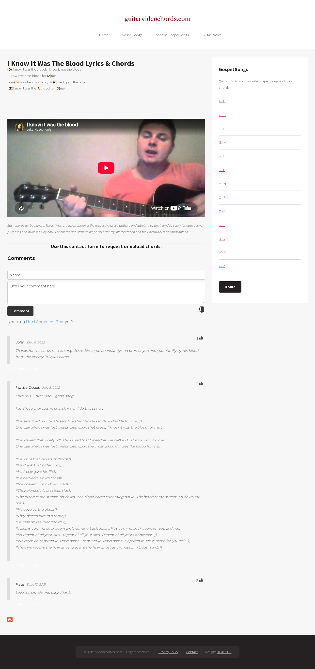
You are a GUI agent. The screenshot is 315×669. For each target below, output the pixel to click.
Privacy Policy (168, 652)
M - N (222, 183)
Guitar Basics (212, 34)
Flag (34, 368)
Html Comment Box (44, 322)
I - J (221, 156)
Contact (192, 652)
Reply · (24, 368)
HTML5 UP (224, 652)
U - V (222, 239)
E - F (222, 128)
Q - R (222, 211)
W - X (222, 252)
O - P (222, 197)
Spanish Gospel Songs (172, 34)
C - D (222, 115)
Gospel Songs (132, 34)
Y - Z (222, 266)
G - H (222, 142)
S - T (222, 225)
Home (103, 34)
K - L (222, 170)
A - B (222, 101)
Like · (12, 368)
